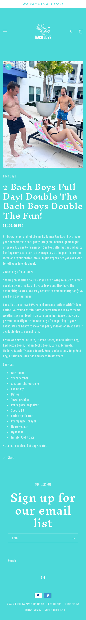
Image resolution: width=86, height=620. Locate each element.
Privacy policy (72, 603)
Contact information (55, 609)
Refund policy (54, 603)
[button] (5, 31)
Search (12, 560)
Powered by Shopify (35, 603)
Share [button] (11, 457)
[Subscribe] (73, 538)
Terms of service (33, 609)
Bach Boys (20, 603)
